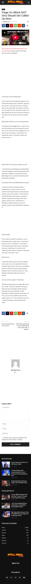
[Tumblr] (23, 25)
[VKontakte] (24, 577)
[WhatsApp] (15, 25)
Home (3, 6)
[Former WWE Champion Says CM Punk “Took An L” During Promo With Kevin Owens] (6, 497)
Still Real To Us (6, 21)
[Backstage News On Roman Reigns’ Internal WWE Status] (6, 483)
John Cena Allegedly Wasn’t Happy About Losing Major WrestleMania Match (19, 505)
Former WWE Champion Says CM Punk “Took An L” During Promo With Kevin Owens (19, 496)
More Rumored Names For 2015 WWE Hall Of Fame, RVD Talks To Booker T (22, 326)
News (7, 6)
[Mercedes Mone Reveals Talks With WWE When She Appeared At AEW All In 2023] (6, 514)
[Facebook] (3, 25)
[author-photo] (15, 367)
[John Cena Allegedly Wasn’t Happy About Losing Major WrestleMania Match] (6, 505)
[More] (27, 25)
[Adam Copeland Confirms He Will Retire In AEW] (6, 464)
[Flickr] (15, 577)
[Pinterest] (11, 25)
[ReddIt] (19, 25)
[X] (7, 25)
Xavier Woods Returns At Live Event (8, 325)
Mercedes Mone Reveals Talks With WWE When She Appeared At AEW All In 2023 (20, 513)
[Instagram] (19, 577)
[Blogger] (7, 577)
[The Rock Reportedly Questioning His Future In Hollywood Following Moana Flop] (6, 472)
